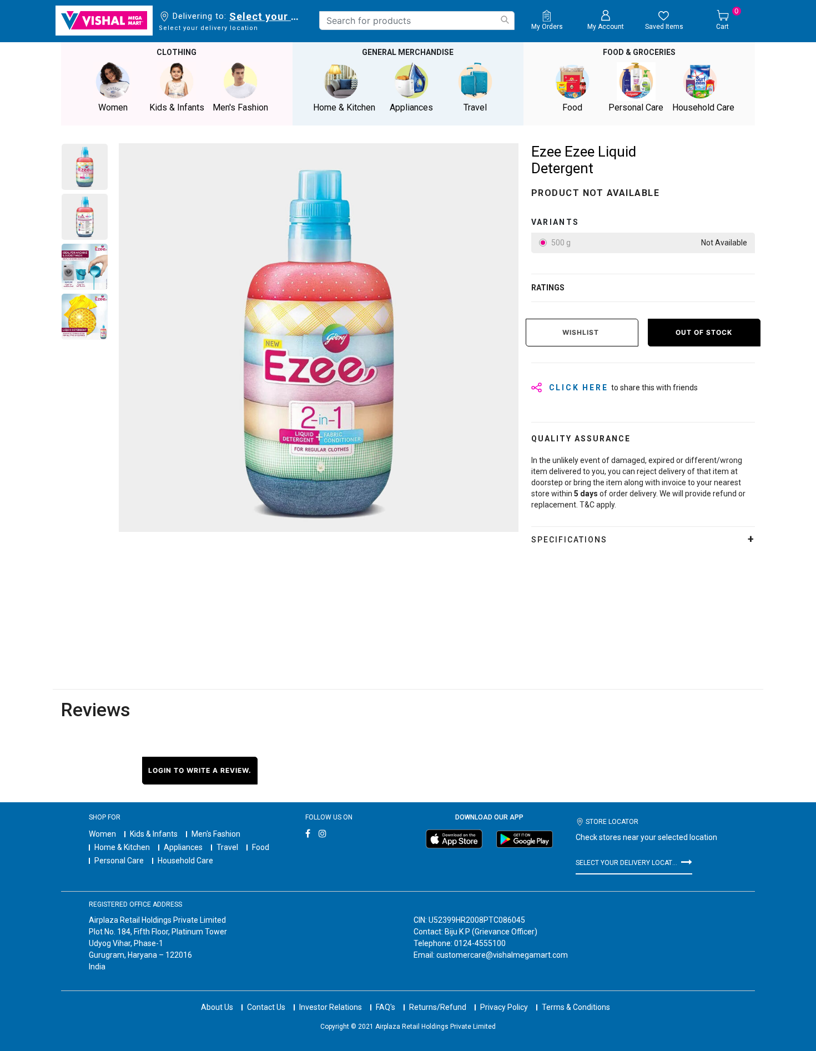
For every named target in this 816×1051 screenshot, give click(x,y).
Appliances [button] (411, 107)
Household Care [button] (703, 107)
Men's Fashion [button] (240, 107)
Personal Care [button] (635, 107)
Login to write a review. (199, 770)
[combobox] (417, 20)
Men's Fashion (216, 833)
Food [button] (572, 107)
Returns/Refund (437, 1007)
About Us (217, 1007)
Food (260, 847)
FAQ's (385, 1007)
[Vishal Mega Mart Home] (104, 21)
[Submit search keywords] (504, 19)
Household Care (185, 860)
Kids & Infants (154, 833)
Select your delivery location (266, 16)
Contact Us (266, 1007)
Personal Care (119, 860)
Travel (227, 847)
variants (555, 222)
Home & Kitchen (122, 847)
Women (102, 833)
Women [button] (113, 107)
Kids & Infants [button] (176, 107)
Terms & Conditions (576, 1007)
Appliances (183, 847)
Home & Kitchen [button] (344, 107)
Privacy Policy (504, 1007)
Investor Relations (330, 1007)
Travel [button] (475, 107)
